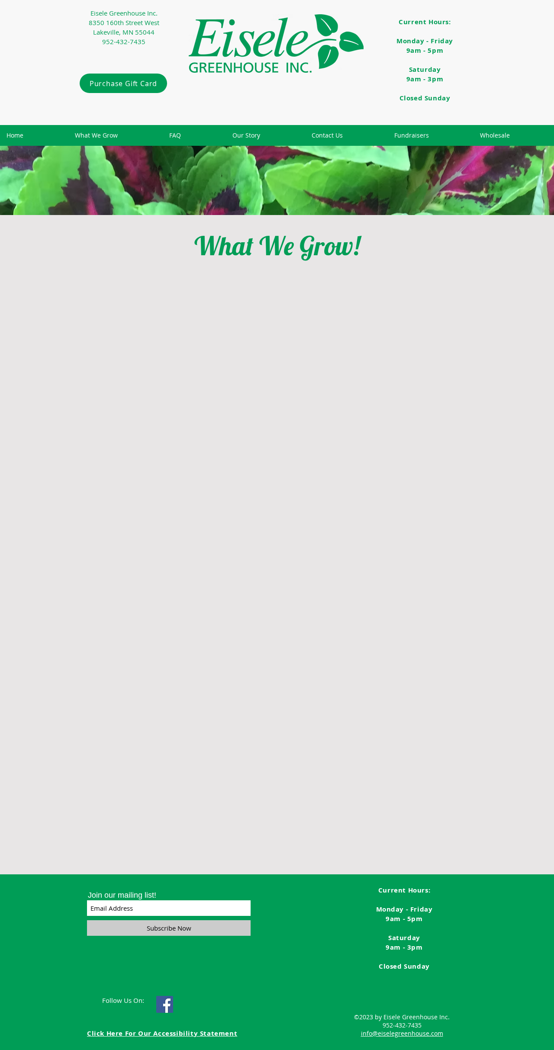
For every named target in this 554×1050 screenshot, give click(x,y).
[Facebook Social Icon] (164, 1004)
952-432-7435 (402, 1025)
